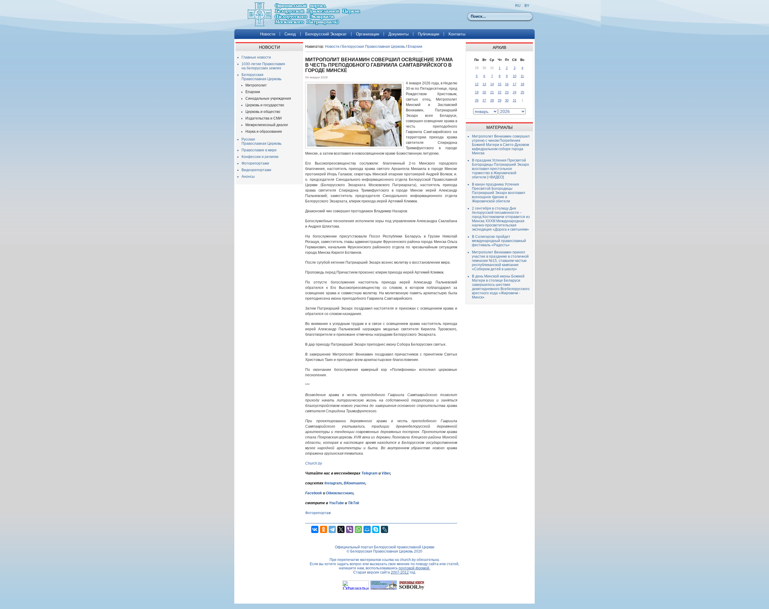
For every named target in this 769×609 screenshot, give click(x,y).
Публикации (428, 34)
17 (514, 84)
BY (526, 6)
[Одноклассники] (323, 529)
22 (499, 92)
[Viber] (349, 529)
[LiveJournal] (384, 529)
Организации (367, 34)
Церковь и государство (264, 105)
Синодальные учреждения (268, 98)
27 (484, 100)
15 (499, 84)
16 (507, 84)
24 (514, 92)
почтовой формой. (414, 568)
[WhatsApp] (358, 529)
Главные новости (256, 57)
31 (514, 100)
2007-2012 (400, 572)
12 (477, 84)
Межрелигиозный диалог (266, 125)
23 (507, 92)
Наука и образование (263, 131)
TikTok (353, 503)
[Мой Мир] (367, 529)
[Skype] (375, 529)
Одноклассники (339, 493)
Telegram (369, 473)
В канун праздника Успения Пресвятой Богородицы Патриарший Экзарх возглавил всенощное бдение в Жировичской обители (498, 192)
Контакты (456, 34)
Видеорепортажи (256, 170)
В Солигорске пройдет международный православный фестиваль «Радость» (499, 241)
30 (507, 100)
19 (477, 92)
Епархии (252, 92)
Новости (267, 34)
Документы (398, 34)
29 (499, 100)
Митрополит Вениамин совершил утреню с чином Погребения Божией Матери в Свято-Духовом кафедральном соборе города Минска (501, 144)
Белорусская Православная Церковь (261, 77)
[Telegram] (332, 529)
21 (492, 92)
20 (484, 92)
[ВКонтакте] (314, 529)
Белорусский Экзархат (326, 34)
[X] (341, 529)
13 (484, 84)
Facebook (313, 493)
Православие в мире (259, 150)
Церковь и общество (262, 112)
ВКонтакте (354, 483)
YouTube (337, 503)
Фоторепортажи (255, 163)
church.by (408, 560)
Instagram (333, 483)
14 (492, 84)
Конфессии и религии (260, 157)
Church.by (313, 463)
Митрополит (256, 85)
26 (477, 100)
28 (492, 100)
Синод (290, 34)
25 (522, 92)
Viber (385, 473)
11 (522, 76)
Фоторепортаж (318, 513)
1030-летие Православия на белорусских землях (263, 66)
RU (518, 6)
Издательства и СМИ (263, 118)
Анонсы (248, 176)
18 (522, 84)
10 (514, 76)
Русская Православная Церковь (261, 141)
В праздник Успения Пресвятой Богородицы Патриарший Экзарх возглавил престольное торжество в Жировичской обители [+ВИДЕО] (500, 168)
